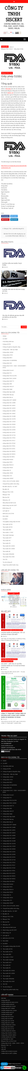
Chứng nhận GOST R (8, 381)
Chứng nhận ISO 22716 (9, 435)
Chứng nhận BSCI (7, 357)
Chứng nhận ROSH (8, 467)
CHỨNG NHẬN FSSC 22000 (9, 1010)
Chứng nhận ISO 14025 (9, 408)
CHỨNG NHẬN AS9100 (7, 1004)
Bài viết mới (6, 611)
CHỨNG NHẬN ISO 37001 (8, 1037)
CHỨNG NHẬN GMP (6, 1014)
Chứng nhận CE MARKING (10, 360)
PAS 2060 (5, 516)
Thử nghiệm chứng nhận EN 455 (11, 521)
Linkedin (14, 219)
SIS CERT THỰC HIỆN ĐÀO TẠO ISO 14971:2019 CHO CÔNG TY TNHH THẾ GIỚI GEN (14, 600)
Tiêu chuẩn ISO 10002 (9, 546)
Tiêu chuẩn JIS (6, 551)
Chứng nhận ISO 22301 (9, 432)
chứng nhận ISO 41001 (9, 448)
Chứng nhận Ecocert (8, 370)
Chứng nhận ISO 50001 (9, 454)
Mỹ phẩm (8, 88)
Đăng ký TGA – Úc (6, 1045)
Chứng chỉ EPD (7, 344)
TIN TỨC (5, 559)
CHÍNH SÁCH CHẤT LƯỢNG (9, 1053)
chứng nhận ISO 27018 (9, 443)
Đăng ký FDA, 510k (7, 73)
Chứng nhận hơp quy (8, 394)
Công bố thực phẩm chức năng (11, 484)
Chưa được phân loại (8, 341)
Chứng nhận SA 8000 (7, 1018)
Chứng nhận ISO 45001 (9, 451)
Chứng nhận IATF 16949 (9, 400)
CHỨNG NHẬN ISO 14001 (8, 1025)
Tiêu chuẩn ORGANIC (8, 554)
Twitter (14, 216)
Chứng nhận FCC (7, 373)
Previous (2, 600)
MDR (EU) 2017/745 (8, 513)
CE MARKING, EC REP (7, 1039)
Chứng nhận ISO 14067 (9, 413)
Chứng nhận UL (7, 470)
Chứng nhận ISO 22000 (9, 429)
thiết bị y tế (10, 92)
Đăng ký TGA (6, 494)
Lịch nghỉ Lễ (6, 511)
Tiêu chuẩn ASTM (7, 524)
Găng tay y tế (6, 500)
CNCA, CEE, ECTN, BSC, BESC (11, 481)
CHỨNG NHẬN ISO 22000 (8, 1006)
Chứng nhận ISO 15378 (9, 419)
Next (25, 600)
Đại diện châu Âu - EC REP (7, 661)
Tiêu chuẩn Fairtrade (8, 535)
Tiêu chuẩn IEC (7, 540)
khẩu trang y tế (7, 508)
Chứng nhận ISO (5, 1000)
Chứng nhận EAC (7, 363)
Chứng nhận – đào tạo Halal (10, 349)
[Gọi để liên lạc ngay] (24, 1068)
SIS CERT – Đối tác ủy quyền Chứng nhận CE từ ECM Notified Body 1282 (13, 665)
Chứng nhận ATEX (8, 355)
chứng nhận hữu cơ (8, 397)
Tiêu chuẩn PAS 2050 (8, 556)
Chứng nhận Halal (7, 389)
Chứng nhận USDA (8, 473)
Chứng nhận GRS (7, 384)
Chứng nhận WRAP (8, 478)
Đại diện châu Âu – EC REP (10, 486)
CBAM (4, 336)
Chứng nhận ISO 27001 (9, 438)
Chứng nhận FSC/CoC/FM (10, 375)
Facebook (5, 216)
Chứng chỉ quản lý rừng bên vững (11, 347)
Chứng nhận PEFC (8, 462)
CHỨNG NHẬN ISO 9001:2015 (9, 1002)
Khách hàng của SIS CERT (10, 505)
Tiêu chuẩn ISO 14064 (9, 548)
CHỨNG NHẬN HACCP (7, 1012)
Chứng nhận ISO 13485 (9, 402)
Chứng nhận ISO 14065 (9, 411)
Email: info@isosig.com (7, 745)
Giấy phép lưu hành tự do (9, 502)
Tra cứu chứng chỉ (7, 562)
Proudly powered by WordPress (11, 1065)
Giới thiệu (3, 998)
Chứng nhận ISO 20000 (9, 424)
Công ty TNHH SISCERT (14, 14)
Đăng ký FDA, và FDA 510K (8, 1041)
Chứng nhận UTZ (7, 475)
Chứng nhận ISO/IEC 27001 (8, 1033)
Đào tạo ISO (6, 497)
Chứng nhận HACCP (8, 386)
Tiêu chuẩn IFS (7, 543)
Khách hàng (6, 590)
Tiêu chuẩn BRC (7, 529)
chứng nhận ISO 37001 (9, 446)
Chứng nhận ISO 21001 (9, 427)
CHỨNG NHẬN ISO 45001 (8, 1031)
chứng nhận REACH (8, 465)
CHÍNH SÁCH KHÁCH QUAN (9, 1051)
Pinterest (5, 219)
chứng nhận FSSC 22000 (9, 378)
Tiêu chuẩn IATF (7, 538)
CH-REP (5, 339)
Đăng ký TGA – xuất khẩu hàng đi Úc (14, 228)
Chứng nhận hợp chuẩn (9, 392)
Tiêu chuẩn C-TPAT (8, 532)
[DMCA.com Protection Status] (5, 752)
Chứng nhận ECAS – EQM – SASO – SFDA (12, 1043)
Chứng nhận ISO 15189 (9, 416)
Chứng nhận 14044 (8, 352)
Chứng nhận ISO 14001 (9, 405)
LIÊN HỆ (3, 1049)
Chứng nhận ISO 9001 (9, 457)
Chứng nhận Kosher (8, 459)
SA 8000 (5, 519)
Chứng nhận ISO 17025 (9, 421)
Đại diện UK (6, 489)
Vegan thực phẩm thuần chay (10, 565)
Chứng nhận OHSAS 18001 (8, 1035)
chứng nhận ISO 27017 (9, 440)
